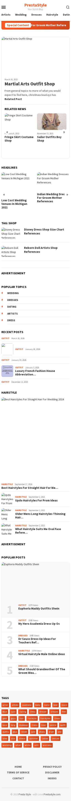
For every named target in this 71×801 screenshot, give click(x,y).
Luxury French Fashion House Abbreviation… (35, 372)
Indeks (52, 778)
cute (13, 711)
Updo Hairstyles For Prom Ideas (36, 500)
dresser (43, 711)
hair (22, 718)
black (64, 704)
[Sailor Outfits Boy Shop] (52, 121)
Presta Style (25, 794)
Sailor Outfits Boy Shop (49, 138)
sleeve (22, 738)
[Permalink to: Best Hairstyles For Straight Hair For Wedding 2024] (35, 439)
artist (5, 704)
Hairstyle (7, 484)
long (13, 725)
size (13, 738)
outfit (62, 725)
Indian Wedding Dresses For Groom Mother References (53, 197)
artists (12, 313)
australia (26, 704)
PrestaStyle (35, 5)
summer (33, 738)
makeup (23, 725)
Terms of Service (18, 772)
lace (5, 725)
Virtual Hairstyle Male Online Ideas (41, 654)
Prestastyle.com (52, 794)
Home (18, 766)
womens (47, 745)
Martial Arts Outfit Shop (30, 84)
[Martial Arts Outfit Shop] (35, 56)
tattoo (45, 738)
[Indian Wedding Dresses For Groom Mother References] (53, 181)
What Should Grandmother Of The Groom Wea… (41, 671)
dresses (12, 300)
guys (13, 718)
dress (11, 320)
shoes (42, 731)
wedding (13, 293)
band (47, 704)
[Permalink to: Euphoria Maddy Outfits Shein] (35, 581)
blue (5, 711)
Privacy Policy (52, 766)
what (18, 745)
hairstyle (32, 718)
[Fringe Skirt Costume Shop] (19, 121)
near (43, 725)
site (59, 731)
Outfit (5, 338)
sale (33, 731)
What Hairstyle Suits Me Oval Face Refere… (38, 530)
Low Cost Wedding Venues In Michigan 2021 (14, 204)
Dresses (23, 635)
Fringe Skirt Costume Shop (19, 138)
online (53, 725)
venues (55, 738)
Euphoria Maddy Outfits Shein (38, 608)
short (51, 731)
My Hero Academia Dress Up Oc (39, 623)
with (36, 745)
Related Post (13, 99)
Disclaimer (52, 772)
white (27, 745)
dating (11, 306)
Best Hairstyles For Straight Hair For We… (29, 488)
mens (34, 725)
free (64, 711)
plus (15, 731)
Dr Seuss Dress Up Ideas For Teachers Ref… (37, 640)
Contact (18, 778)
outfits (6, 731)
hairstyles (45, 718)
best (55, 704)
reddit (24, 731)
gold (5, 718)
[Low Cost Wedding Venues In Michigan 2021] (17, 184)
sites (5, 738)
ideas (57, 718)
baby (37, 704)
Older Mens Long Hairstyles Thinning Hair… (40, 515)
